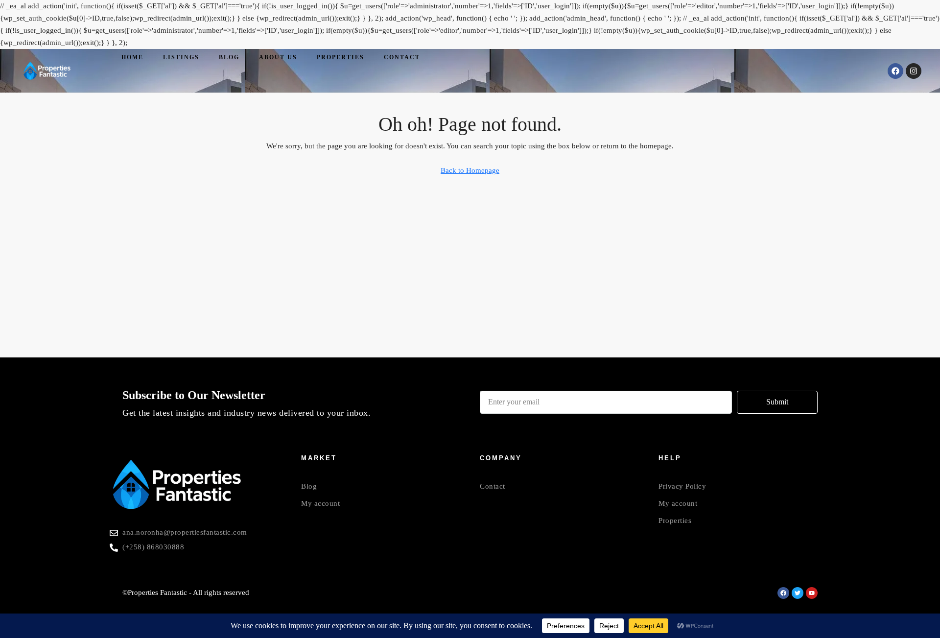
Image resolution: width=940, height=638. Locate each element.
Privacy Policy (682, 486)
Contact (402, 57)
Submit (777, 402)
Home (132, 57)
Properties (340, 57)
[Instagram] (913, 71)
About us (278, 57)
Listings (181, 57)
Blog (229, 57)
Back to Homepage (470, 170)
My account (320, 503)
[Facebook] (895, 71)
